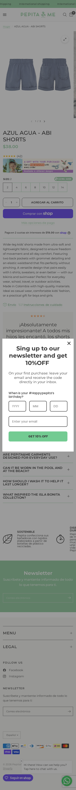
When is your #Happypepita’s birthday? (31, 395)
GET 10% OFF (38, 436)
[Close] (69, 343)
